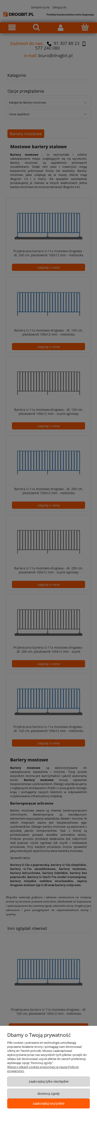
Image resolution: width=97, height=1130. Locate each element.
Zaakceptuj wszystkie (49, 1103)
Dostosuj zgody (48, 1093)
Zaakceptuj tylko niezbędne (49, 1081)
